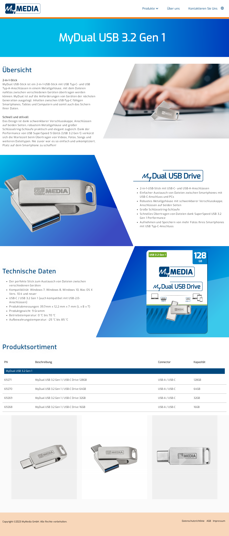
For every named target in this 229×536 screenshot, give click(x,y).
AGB (209, 521)
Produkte (149, 9)
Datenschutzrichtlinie (194, 521)
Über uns (173, 9)
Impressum (219, 521)
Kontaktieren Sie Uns (202, 9)
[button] (183, 460)
